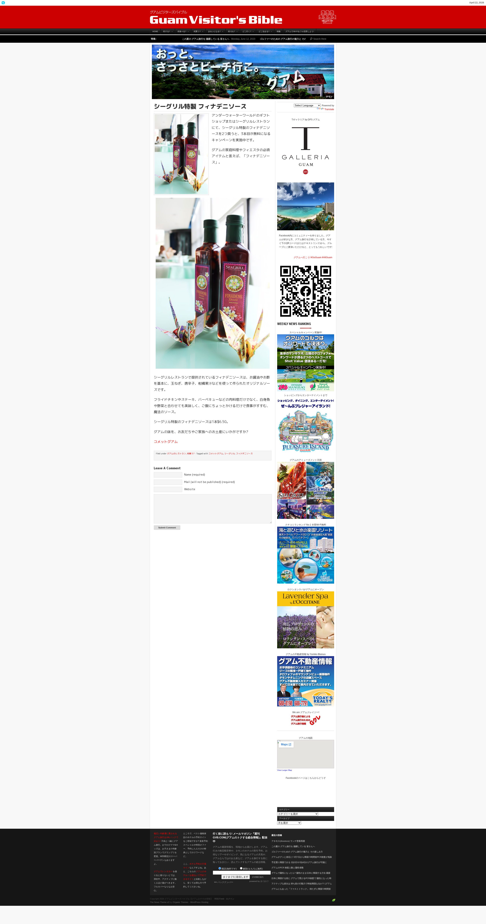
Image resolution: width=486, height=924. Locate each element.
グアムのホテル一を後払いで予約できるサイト (194, 875)
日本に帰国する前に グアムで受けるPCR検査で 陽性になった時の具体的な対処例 (301, 880)
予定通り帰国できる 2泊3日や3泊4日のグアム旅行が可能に (299, 862)
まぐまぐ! (264, 881)
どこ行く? (245, 32)
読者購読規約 (258, 877)
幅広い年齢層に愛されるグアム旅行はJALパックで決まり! (166, 837)
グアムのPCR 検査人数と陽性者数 (287, 867)
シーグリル (229, 453)
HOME (155, 31)
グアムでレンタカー (163, 871)
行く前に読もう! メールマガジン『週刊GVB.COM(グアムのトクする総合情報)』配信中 (240, 837)
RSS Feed (219, 899)
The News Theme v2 (159, 902)
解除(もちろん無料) (253, 868)
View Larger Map (284, 770)
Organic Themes (180, 902)
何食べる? (180, 32)
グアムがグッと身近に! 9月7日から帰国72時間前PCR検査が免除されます (301, 859)
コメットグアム (166, 441)
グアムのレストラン (176, 453)
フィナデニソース (244, 453)
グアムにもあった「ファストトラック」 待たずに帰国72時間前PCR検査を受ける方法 (301, 891)
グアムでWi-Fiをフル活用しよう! (300, 31)
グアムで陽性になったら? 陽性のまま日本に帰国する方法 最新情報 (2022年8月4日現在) (300, 875)
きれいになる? (213, 32)
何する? (165, 32)
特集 (279, 31)
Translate (329, 109)
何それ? (230, 32)
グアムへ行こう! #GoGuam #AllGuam (313, 257)
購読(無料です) (229, 868)
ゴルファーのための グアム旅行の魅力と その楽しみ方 (223, 39)
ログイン (230, 899)
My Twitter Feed (3, 3)
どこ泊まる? (262, 32)
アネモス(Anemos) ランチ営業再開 (288, 841)
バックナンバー (225, 882)
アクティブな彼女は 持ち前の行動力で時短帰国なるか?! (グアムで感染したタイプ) (301, 885)
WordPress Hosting (199, 902)
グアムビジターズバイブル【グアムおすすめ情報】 (243, 17)
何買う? (195, 32)
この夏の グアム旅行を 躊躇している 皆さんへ (293, 846)
